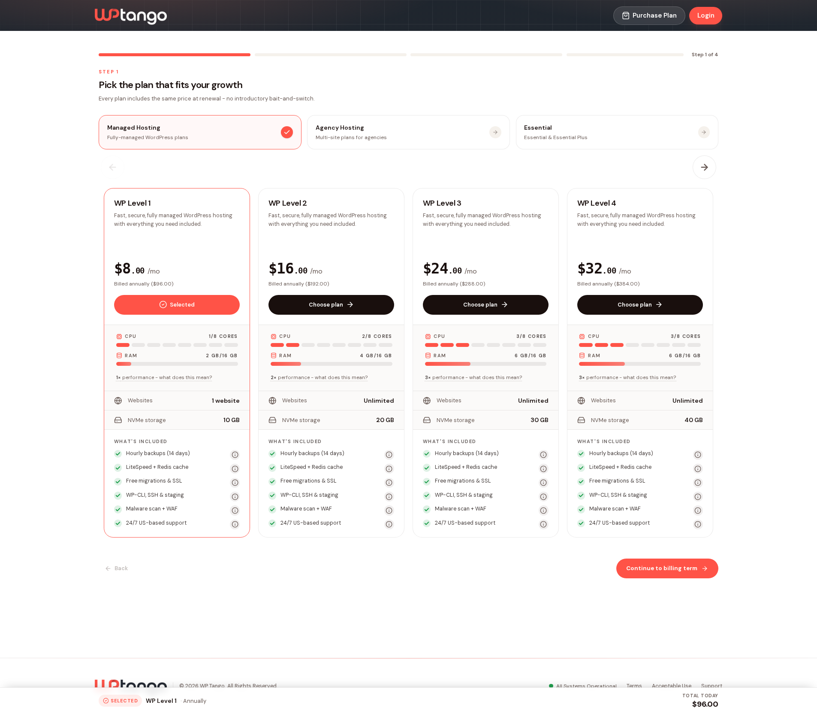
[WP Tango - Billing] (131, 16)
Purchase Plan (655, 15)
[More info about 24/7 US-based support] (235, 524)
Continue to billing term (661, 568)
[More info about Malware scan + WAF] (235, 510)
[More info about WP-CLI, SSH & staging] (235, 496)
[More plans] (705, 167)
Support (711, 686)
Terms (634, 686)
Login (705, 15)
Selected (182, 304)
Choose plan (326, 304)
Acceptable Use (671, 686)
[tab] (200, 132)
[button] (177, 363)
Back (121, 568)
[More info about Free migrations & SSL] (235, 483)
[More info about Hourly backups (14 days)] (235, 455)
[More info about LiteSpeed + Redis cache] (235, 469)
